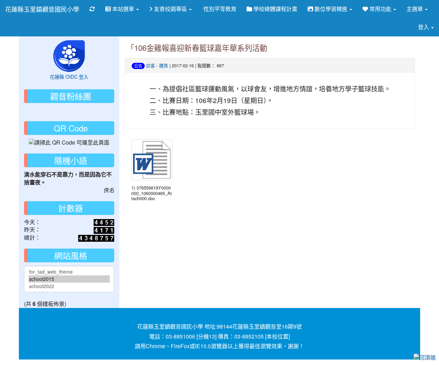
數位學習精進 (331, 9)
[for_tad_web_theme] (69, 271)
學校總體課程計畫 (274, 9)
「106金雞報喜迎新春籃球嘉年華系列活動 (197, 47)
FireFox (180, 346)
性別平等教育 (219, 9)
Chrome (155, 346)
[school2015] (69, 279)
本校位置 (277, 336)
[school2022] (69, 286)
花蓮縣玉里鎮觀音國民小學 (42, 8)
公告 (138, 66)
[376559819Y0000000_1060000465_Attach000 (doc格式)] (152, 159)
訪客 (150, 65)
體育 (163, 65)
